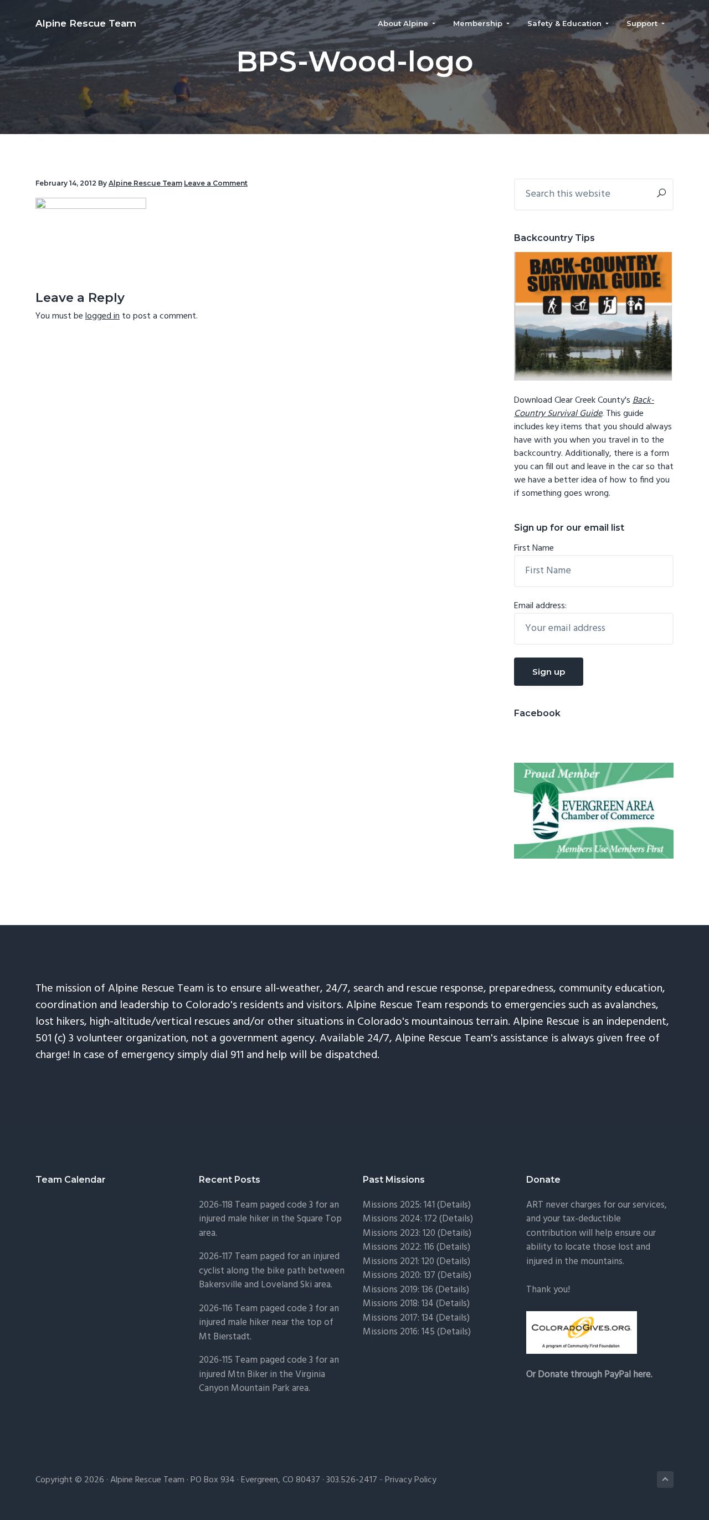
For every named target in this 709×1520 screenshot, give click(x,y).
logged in (102, 316)
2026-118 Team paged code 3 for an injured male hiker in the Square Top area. (270, 1219)
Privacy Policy (410, 1480)
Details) (455, 1205)
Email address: (540, 606)
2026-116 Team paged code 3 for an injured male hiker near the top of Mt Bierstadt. (269, 1322)
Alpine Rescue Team (85, 23)
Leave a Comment (216, 183)
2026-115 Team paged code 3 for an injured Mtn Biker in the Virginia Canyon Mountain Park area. (269, 1374)
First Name (534, 548)
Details (454, 1275)
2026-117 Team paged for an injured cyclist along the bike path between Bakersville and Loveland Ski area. (272, 1270)
